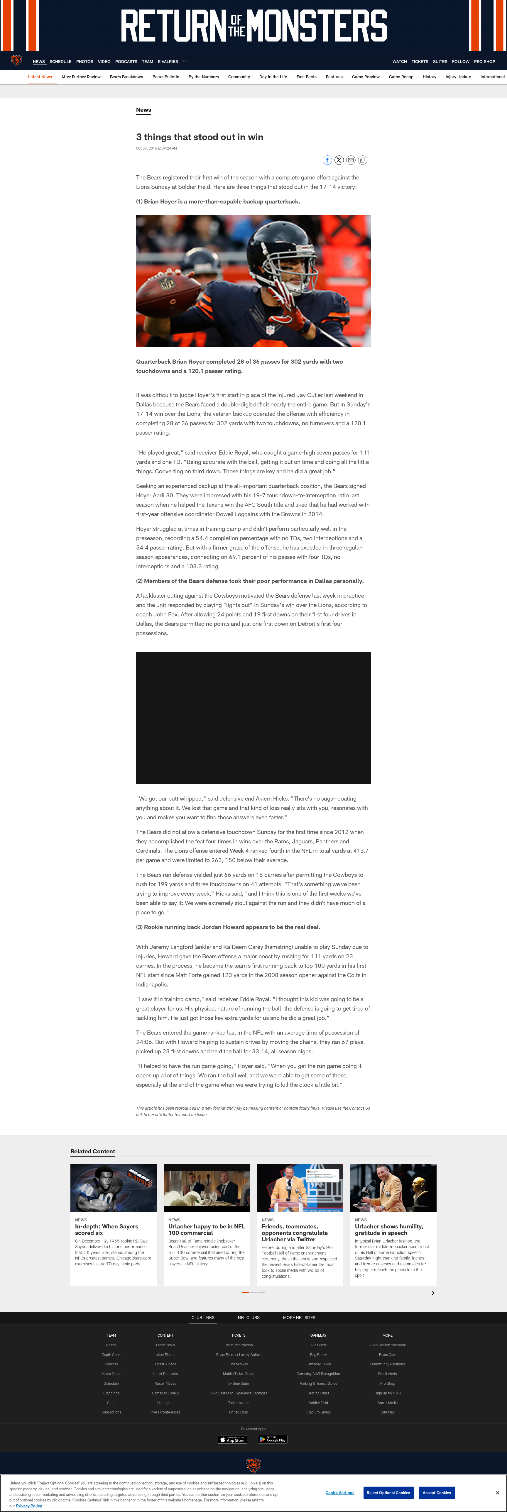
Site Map (388, 1412)
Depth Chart (111, 1354)
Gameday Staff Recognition (318, 1374)
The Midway (238, 1364)
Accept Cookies (437, 1492)
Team (111, 1335)
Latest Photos (165, 1354)
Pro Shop (387, 1383)
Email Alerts (387, 1374)
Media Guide (111, 1374)
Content (165, 1335)
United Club (238, 1412)
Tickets (238, 1335)
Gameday (318, 1335)
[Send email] (351, 163)
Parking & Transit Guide (318, 1383)
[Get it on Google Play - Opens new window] (272, 1442)
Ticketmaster (238, 1403)
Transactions (111, 1412)
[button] (253, 718)
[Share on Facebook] (327, 163)
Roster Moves (165, 1383)
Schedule (111, 1383)
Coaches (111, 1364)
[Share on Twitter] (339, 163)
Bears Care (387, 1354)
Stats (111, 1403)
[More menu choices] (185, 61)
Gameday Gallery (165, 1393)
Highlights (165, 1403)
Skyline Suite (238, 1383)
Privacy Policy (29, 1505)
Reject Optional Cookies (388, 1492)
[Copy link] (362, 160)
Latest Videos (165, 1364)
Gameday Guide (318, 1364)
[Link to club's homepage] (16, 61)
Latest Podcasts (165, 1374)
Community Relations (387, 1364)
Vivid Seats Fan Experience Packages (238, 1393)
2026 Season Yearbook (387, 1345)
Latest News (165, 1345)
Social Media (388, 1403)
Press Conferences (165, 1412)
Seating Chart (318, 1393)
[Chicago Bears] (253, 1467)
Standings (111, 1393)
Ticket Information (238, 1345)
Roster (111, 1345)
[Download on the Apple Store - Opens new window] (232, 1440)
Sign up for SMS (388, 1393)
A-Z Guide (318, 1345)
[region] (253, 1493)
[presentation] (434, 1294)
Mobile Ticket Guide (238, 1374)
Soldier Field (318, 1403)
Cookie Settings (340, 1492)
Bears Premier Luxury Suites (238, 1354)
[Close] (497, 1492)
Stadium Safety (318, 1412)
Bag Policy (318, 1354)
